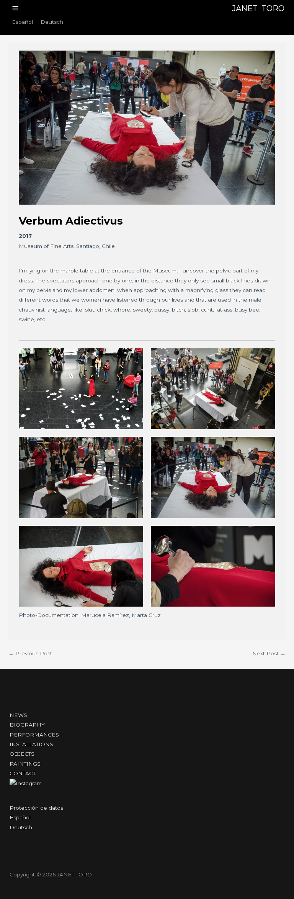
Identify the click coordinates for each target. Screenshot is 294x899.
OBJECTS (22, 754)
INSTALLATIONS (31, 744)
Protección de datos (36, 808)
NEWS (18, 715)
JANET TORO (258, 8)
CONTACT (23, 773)
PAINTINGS (25, 764)
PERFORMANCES (34, 735)
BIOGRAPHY (27, 725)
